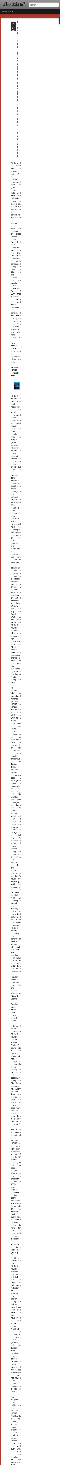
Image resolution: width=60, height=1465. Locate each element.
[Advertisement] (36, 65)
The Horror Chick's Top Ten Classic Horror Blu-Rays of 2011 (17, 89)
